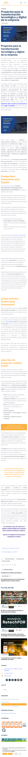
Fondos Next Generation (9, 558)
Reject (10, 753)
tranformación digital (6, 561)
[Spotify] (21, 680)
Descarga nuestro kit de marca (8, 713)
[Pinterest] (12, 564)
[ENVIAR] (14, 704)
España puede (9, 186)
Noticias (4, 8)
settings (13, 751)
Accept (5, 753)
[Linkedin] (15, 564)
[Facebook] (7, 564)
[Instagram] (10, 680)
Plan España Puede (20, 558)
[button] (21, 2)
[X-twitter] (15, 680)
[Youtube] (18, 680)
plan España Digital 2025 (19, 235)
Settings (15, 753)
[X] (10, 564)
